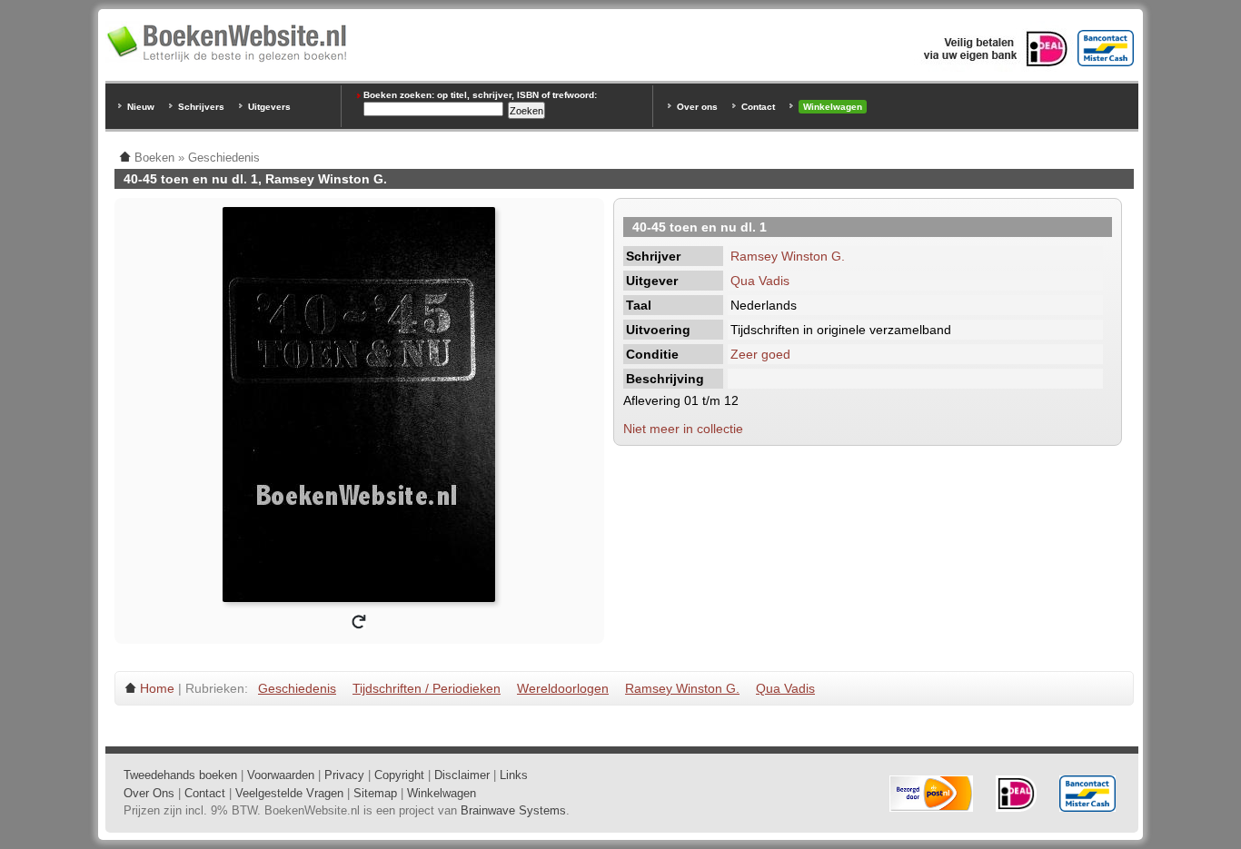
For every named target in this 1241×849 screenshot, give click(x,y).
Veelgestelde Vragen (289, 793)
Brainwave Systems (513, 810)
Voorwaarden (280, 775)
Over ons (697, 107)
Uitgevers (269, 107)
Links (514, 775)
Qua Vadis (759, 280)
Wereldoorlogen (563, 688)
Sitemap (375, 793)
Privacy (344, 775)
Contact (758, 107)
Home (157, 688)
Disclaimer (462, 775)
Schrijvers (201, 107)
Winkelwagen (832, 107)
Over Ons (149, 793)
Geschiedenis (297, 688)
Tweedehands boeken (180, 775)
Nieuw (140, 107)
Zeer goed (760, 354)
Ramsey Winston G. (787, 256)
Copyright (399, 775)
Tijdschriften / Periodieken (426, 688)
